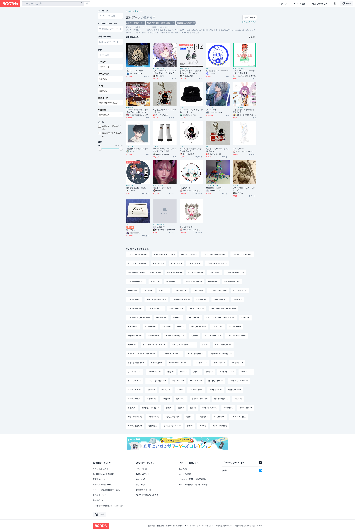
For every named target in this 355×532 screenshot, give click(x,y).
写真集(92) (238, 299)
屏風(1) (190, 426)
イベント (102, 86)
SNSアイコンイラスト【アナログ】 (244, 189)
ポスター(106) (201, 299)
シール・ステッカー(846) (242, 254)
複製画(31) (132, 345)
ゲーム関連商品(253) (136, 281)
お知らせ (183, 468)
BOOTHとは (299, 4)
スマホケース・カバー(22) (171, 354)
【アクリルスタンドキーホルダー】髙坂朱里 (244, 72)
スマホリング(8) (216, 390)
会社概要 (151, 526)
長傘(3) (193, 408)
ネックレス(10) (178, 381)
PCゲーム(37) (153, 335)
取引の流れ (141, 484)
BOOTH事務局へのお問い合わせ (193, 484)
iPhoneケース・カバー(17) (179, 363)
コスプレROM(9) (134, 390)
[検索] (81, 4)
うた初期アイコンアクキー (137, 149)
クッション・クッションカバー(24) (141, 354)
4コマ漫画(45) (150, 326)
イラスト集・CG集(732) (137, 263)
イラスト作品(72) (176, 308)
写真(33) (194, 335)
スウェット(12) (246, 372)
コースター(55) (194, 317)
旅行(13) (196, 372)
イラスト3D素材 (212, 185)
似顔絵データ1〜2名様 (162, 188)
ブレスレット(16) (134, 372)
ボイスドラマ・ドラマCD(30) (154, 345)
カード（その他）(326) (235, 272)
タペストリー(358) (195, 272)
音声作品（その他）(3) (150, 408)
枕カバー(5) (180, 399)
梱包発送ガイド (99, 495)
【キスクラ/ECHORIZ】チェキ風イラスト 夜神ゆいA (164, 72)
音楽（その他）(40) (198, 326)
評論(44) (180, 326)
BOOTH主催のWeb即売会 (147, 495)
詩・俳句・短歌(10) (215, 381)
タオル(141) (163, 290)
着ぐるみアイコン (187, 227)
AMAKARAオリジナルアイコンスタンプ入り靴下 (164, 150)
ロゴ (128, 68)
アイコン (209, 107)
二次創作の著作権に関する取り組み (108, 505)
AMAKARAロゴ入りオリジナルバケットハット (191, 111)
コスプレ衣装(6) (134, 399)
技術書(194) (213, 281)
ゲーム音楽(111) (134, 299)
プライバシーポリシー (205, 526)
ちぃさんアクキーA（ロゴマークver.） (164, 111)
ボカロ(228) (155, 281)
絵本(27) (205, 345)
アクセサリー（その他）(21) (221, 354)
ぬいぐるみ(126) (180, 290)
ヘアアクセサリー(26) (223, 345)
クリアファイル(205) (194, 281)
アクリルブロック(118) (218, 290)
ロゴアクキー (238, 149)
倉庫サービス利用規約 (174, 526)
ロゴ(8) (180, 390)
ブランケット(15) (154, 372)
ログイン (283, 4)
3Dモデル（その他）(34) (174, 335)
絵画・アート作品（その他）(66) (223, 308)
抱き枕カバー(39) (135, 335)
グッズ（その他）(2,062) (137, 254)
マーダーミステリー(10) (239, 381)
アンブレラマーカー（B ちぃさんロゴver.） (191, 150)
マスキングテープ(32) (212, 335)
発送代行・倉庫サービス (103, 484)
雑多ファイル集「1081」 (136, 188)
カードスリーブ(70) (196, 308)
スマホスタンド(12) (226, 372)
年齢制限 (102, 110)
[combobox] (53, 3)
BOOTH (129, 11)
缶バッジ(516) (176, 263)
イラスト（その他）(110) (156, 299)
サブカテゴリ (104, 74)
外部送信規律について (224, 526)
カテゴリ (102, 62)
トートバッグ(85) (135, 308)
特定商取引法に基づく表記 (245, 526)
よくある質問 (185, 474)
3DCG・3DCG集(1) (238, 417)
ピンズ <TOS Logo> (134, 71)
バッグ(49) (245, 317)
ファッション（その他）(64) (139, 317)
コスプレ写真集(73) (155, 308)
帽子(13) (183, 372)
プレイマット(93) (220, 299)
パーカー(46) (133, 326)
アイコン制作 (211, 110)
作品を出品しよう (320, 4)
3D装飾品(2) (203, 417)
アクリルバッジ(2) (172, 417)
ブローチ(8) (165, 390)
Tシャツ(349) (214, 272)
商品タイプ (103, 98)
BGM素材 (130, 107)
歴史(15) (170, 372)
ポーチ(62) (177, 317)
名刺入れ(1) (152, 426)
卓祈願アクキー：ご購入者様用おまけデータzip (190, 72)
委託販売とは (98, 500)
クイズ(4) (131, 408)
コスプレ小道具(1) (135, 426)
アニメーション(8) (196, 390)
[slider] (100, 148)
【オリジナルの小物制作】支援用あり (244, 111)
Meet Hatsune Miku (215, 188)
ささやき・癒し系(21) (136, 363)
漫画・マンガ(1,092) (189, 254)
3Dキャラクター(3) (209, 408)
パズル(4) (238, 399)
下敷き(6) (166, 399)
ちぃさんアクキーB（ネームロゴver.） (217, 150)
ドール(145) (148, 290)
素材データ (139, 11)
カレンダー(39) (235, 326)
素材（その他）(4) (221, 399)
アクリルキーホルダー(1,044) (214, 254)
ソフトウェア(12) (134, 381)
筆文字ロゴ (130, 230)
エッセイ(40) (217, 326)
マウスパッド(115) (240, 290)
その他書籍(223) (172, 281)
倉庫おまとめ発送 (143, 490)
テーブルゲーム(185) (232, 281)
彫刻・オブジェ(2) (135, 417)
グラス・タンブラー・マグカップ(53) (220, 317)
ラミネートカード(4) (200, 399)
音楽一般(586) (158, 263)
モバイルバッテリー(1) (172, 426)
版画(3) (169, 408)
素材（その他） (159, 68)
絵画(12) (209, 372)
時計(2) (189, 417)
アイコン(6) (151, 399)
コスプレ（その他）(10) (157, 381)
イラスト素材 (238, 107)
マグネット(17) (237, 363)
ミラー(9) (151, 390)
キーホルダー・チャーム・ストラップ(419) (144, 272)
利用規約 (160, 526)
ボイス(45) (166, 326)
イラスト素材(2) (245, 408)
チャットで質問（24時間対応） (193, 479)
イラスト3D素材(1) (219, 426)
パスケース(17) (201, 363)
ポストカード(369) (174, 272)
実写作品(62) (161, 317)
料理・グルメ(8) (234, 390)
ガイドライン (190, 526)
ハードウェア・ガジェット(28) (183, 345)
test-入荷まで (159, 227)
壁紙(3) (181, 408)
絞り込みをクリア (249, 22)
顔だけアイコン (186, 188)
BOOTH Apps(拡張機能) (103, 474)
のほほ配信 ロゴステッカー (217, 71)
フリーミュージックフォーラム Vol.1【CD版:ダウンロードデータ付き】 (137, 111)
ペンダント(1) (219, 417)
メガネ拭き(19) (157, 363)
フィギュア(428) (194, 263)
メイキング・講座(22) (195, 354)
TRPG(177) (132, 290)
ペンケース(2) (153, 417)
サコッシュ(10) (196, 381)
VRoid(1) (202, 426)
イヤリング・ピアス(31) (236, 335)
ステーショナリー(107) (181, 299)
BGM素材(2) (228, 408)
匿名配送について (100, 479)
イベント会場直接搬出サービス (106, 490)
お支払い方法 (142, 479)
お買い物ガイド (142, 474)
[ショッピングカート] (335, 3)
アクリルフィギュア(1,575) (164, 254)
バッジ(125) (198, 290)
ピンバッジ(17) (219, 363)
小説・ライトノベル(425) (217, 263)
